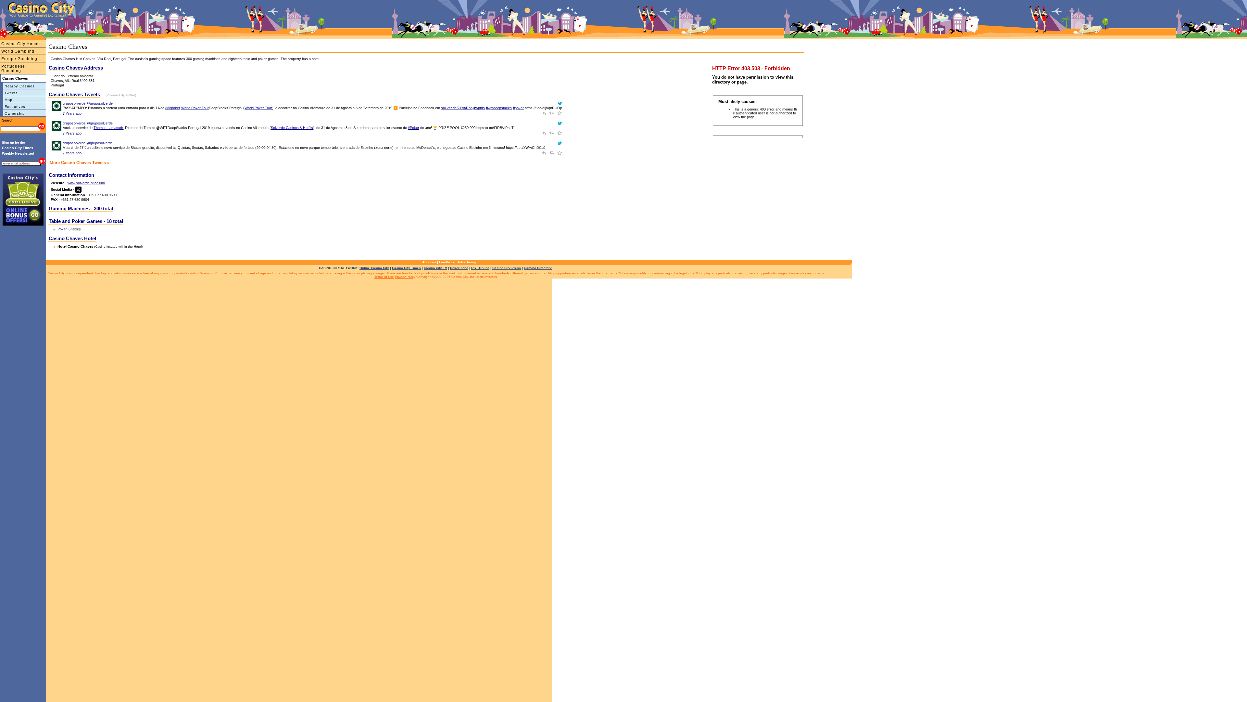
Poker (62, 229)
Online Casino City (374, 268)
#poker (518, 108)
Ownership (15, 113)
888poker (172, 108)
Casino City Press (506, 268)
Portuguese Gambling (13, 68)
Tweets (11, 93)
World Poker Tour (195, 108)
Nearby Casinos (20, 86)
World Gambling (17, 51)
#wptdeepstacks (499, 108)
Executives (15, 107)
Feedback (447, 262)
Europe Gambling (19, 59)
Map (8, 100)
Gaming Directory (538, 268)
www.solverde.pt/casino (86, 183)
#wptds (479, 108)
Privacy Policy (405, 277)
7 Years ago (72, 113)
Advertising (467, 262)
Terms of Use (384, 277)
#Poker (413, 128)
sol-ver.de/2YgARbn (456, 108)
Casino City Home (20, 44)
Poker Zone (459, 268)
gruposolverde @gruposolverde (88, 103)
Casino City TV (435, 268)
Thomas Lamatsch (108, 128)
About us (429, 262)
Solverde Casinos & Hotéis (292, 128)
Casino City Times (406, 268)
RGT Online (480, 268)
